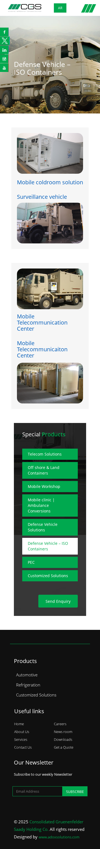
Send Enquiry (58, 601)
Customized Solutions (48, 575)
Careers (60, 723)
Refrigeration (28, 685)
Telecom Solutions (45, 454)
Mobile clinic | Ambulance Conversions (41, 505)
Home (19, 723)
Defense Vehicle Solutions (43, 527)
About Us (21, 731)
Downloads (63, 739)
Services (20, 739)
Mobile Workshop (44, 486)
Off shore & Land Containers (43, 470)
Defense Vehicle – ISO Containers (42, 68)
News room (63, 731)
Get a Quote (63, 747)
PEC (31, 562)
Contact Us (23, 747)
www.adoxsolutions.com (59, 837)
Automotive (27, 675)
